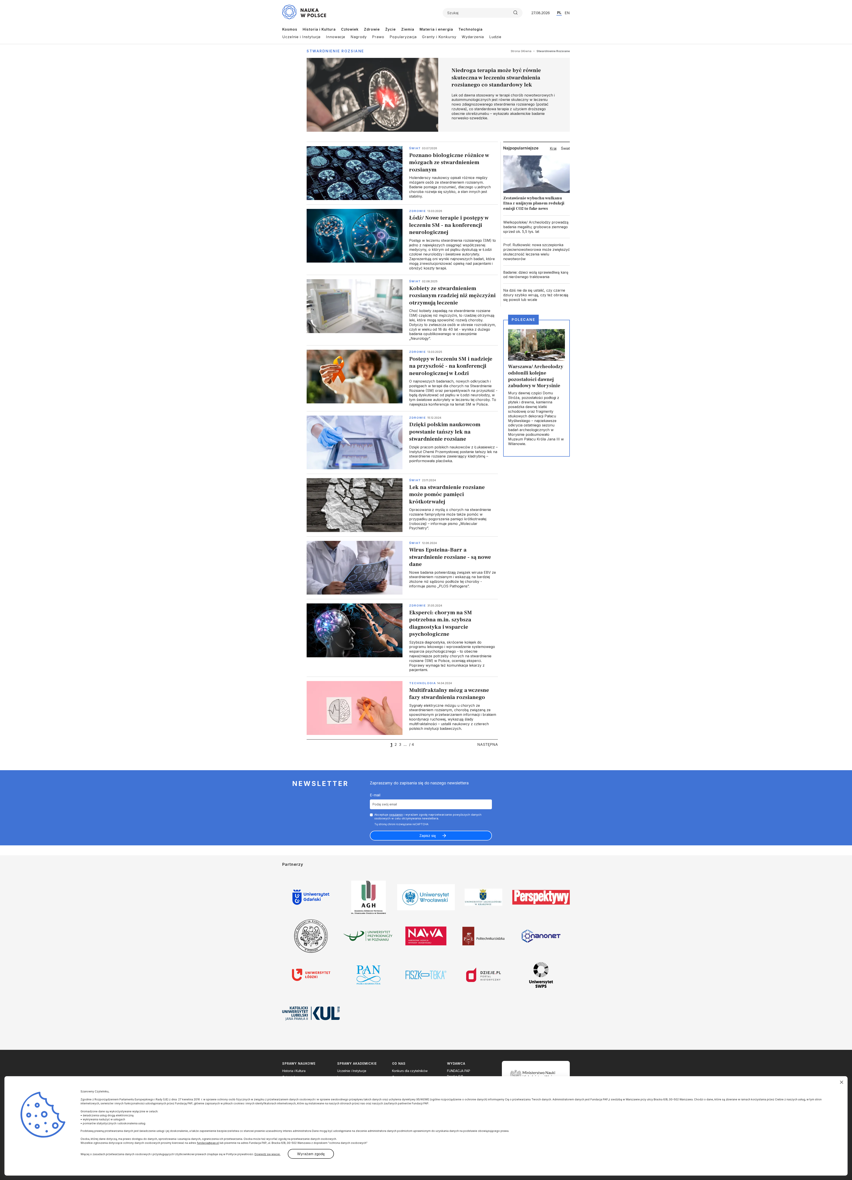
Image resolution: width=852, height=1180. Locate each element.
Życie (390, 29)
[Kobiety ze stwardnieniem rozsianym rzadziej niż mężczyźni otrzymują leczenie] (402, 310)
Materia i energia (436, 29)
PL (559, 12)
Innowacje (335, 37)
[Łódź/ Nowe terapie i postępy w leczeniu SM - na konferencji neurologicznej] (402, 239)
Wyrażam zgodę (311, 1154)
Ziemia (407, 29)
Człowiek (350, 29)
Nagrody (359, 37)
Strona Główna (521, 51)
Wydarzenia (473, 37)
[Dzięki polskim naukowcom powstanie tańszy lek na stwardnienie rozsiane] (402, 442)
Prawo (378, 37)
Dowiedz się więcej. (267, 1154)
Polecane (523, 319)
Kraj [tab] (553, 148)
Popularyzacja (403, 37)
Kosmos (289, 29)
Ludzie (495, 37)
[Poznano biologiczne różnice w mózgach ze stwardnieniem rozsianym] (402, 173)
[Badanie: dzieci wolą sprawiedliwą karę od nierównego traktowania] (536, 274)
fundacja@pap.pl (208, 1143)
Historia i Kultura (319, 29)
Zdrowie (372, 29)
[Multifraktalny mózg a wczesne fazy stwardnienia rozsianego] (402, 707)
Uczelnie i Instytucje (301, 37)
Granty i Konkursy (439, 37)
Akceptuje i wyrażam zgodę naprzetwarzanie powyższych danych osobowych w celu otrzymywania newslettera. (427, 816)
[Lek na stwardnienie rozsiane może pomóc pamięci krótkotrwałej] (402, 505)
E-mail (375, 795)
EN (567, 13)
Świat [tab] (565, 148)
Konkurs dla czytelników (410, 1071)
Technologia (470, 29)
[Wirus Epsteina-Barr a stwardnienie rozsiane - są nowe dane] (402, 567)
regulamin (396, 814)
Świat (415, 148)
